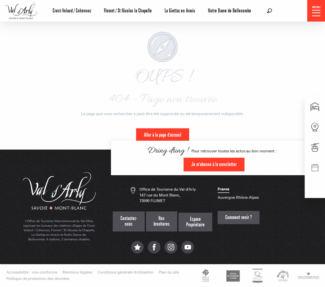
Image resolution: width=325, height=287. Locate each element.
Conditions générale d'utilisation (125, 272)
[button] (269, 10)
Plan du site (169, 272)
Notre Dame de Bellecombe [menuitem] (229, 10)
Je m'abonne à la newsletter (214, 164)
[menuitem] (21, 10)
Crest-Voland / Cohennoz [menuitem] (72, 10)
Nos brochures (162, 221)
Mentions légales (77, 272)
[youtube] (187, 250)
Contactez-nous (128, 221)
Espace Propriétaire (195, 222)
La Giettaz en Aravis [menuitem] (180, 10)
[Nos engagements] (232, 275)
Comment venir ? (238, 217)
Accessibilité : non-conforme (31, 272)
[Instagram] (170, 250)
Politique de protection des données (37, 279)
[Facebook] (154, 250)
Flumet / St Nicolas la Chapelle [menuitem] (128, 10)
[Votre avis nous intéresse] (137, 250)
